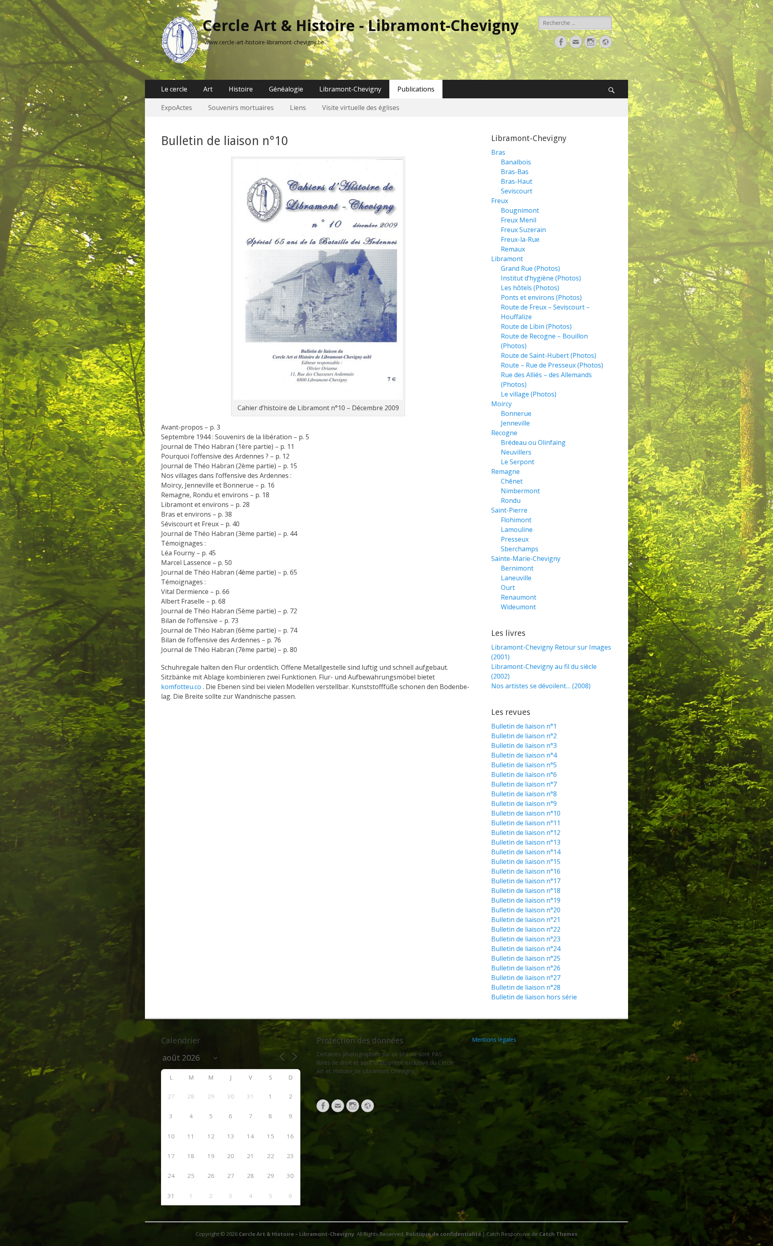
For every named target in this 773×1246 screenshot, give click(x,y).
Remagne (505, 471)
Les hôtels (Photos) (530, 287)
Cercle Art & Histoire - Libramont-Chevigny (361, 26)
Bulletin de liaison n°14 (525, 851)
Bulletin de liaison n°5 (524, 764)
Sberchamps (519, 548)
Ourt (508, 587)
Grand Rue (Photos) (530, 268)
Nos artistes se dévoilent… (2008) (541, 685)
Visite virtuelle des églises (360, 107)
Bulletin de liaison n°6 (524, 774)
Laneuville (516, 577)
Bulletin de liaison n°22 (525, 929)
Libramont (507, 258)
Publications (415, 89)
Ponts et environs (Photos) (541, 297)
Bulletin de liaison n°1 (524, 726)
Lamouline (517, 529)
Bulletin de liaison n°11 (525, 822)
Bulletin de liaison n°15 (525, 861)
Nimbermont (520, 490)
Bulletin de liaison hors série (534, 997)
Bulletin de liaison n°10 (525, 813)
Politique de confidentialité (443, 1234)
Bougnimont (520, 210)
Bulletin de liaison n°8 (524, 793)
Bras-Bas (515, 171)
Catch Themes (558, 1234)
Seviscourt (516, 191)
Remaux (513, 249)
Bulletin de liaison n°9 (524, 803)
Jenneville (515, 423)
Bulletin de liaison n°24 (525, 948)
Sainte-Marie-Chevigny (525, 558)
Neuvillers (516, 452)
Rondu (511, 500)
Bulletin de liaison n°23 (525, 938)
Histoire (241, 89)
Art (208, 89)
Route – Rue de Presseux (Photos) (552, 365)
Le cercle (174, 89)
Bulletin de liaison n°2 (524, 735)
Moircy (501, 403)
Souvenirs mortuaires (241, 107)
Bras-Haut (516, 181)
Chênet (512, 481)
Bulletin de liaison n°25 (525, 958)
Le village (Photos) (528, 394)
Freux (499, 200)
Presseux (515, 539)
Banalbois (516, 162)
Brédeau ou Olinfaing (533, 442)
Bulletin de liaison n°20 (525, 909)
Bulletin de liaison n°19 (525, 900)
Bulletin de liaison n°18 (525, 890)
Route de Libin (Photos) (536, 326)
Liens (298, 107)
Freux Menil (518, 220)
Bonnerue (516, 413)
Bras (498, 152)
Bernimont (517, 568)
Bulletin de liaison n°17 (525, 880)
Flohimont (516, 519)
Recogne (504, 432)
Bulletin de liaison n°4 (524, 755)
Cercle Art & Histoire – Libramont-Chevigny (296, 1234)
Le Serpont (517, 461)
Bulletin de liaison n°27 (525, 977)
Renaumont (518, 597)
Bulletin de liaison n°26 (525, 968)
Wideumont (518, 606)
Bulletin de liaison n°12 (525, 832)
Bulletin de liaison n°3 (524, 745)
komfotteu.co (181, 686)
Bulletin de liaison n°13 (525, 842)
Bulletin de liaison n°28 (525, 987)
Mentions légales (494, 1039)
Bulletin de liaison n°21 (525, 919)
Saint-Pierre (509, 510)
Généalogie (286, 89)
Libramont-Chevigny (350, 89)
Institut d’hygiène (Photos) (541, 278)
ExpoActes (176, 107)
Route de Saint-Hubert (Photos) (548, 355)
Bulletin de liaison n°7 (524, 784)
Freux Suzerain (523, 229)
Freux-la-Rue (520, 239)
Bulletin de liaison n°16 (525, 871)
